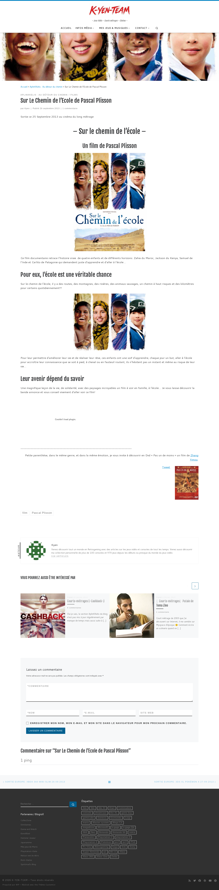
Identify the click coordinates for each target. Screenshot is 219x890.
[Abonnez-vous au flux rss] (190, 881)
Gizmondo (115, 818)
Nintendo (104, 832)
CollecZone (26, 820)
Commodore (124, 808)
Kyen (27, 108)
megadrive (88, 827)
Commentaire (38, 686)
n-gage (115, 827)
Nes (93, 832)
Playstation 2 (105, 837)
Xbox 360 (88, 857)
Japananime (26, 842)
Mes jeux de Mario (29, 846)
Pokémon (106, 842)
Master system (101, 823)
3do (85, 808)
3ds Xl (101, 808)
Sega (115, 847)
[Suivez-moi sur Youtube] (210, 881)
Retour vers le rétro (30, 855)
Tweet (166, 467)
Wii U (113, 852)
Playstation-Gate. (29, 851)
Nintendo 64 (119, 832)
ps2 (117, 842)
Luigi (127, 818)
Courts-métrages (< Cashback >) (85, 601)
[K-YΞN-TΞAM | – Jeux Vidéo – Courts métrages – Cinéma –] (109, 10)
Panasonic (88, 837)
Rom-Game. (26, 859)
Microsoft (103, 827)
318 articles (60, 556)
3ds (93, 808)
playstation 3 (123, 837)
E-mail (89, 712)
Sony (132, 847)
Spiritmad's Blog (28, 864)
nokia (132, 832)
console (87, 813)
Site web (147, 712)
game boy (127, 813)
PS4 (133, 842)
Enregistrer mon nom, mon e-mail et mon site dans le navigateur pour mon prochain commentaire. (108, 723)
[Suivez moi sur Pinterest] (215, 881)
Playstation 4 (90, 842)
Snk (124, 847)
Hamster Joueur (28, 837)
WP (17, 884)
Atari (111, 808)
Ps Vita (87, 847)
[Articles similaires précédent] (187, 586)
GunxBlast (25, 833)
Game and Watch (29, 829)
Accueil (24, 86)
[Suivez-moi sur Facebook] (199, 881)
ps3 (125, 842)
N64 (85, 832)
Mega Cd (117, 823)
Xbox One (102, 857)
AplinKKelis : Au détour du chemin (46, 86)
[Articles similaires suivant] (195, 586)
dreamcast (100, 813)
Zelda (114, 857)
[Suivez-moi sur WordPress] (205, 881)
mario (86, 823)
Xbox (122, 852)
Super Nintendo (91, 852)
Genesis (102, 818)
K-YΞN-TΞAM (20, 880)
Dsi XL (114, 813)
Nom (31, 712)
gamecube (88, 818)
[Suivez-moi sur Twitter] (194, 881)
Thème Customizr (46, 884)
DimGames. (26, 824)
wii (104, 852)
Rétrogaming (101, 847)
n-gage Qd (128, 827)
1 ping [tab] (26, 760)
